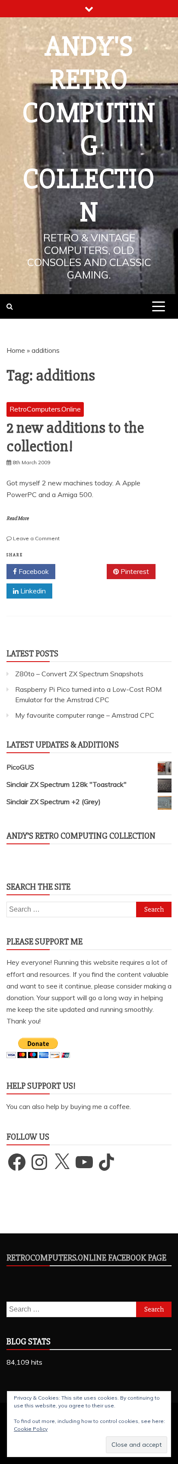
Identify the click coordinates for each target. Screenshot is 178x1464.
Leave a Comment (36, 538)
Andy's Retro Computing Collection (89, 129)
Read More (17, 518)
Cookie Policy (31, 1429)
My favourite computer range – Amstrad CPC (84, 715)
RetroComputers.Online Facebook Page (86, 1257)
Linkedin (32, 590)
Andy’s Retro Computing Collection (81, 835)
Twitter (84, 571)
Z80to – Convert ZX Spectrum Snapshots (79, 673)
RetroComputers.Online (45, 409)
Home (15, 350)
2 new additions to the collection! (75, 437)
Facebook (33, 571)
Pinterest (134, 571)
